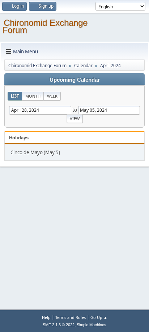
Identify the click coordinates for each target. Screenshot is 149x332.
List (15, 96)
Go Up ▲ (98, 317)
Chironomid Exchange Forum (45, 26)
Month (33, 96)
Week (52, 96)
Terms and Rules (70, 317)
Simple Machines (91, 325)
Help (46, 317)
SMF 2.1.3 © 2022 (58, 325)
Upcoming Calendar (75, 80)
